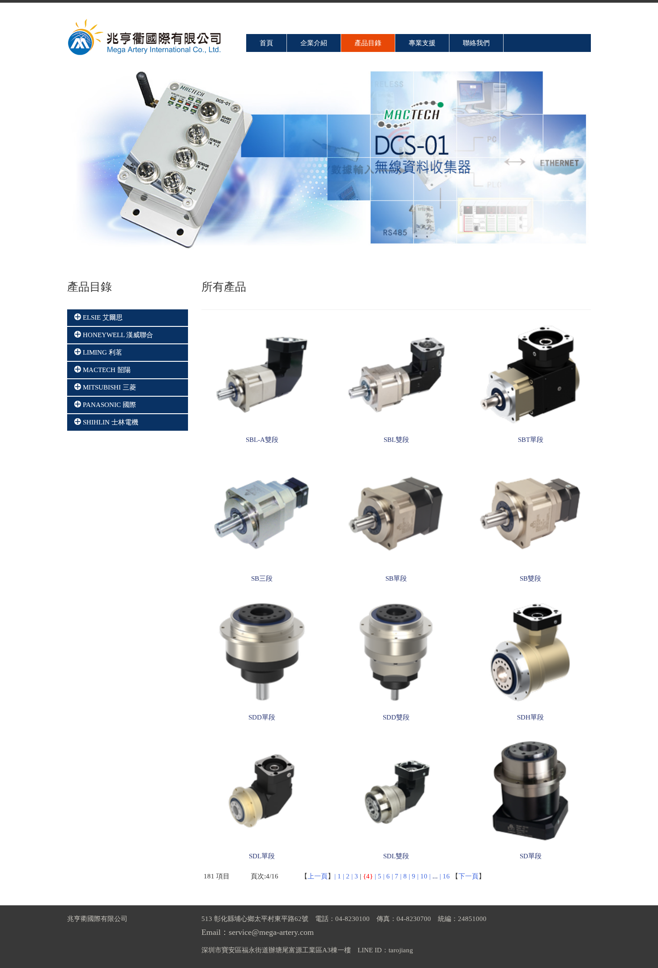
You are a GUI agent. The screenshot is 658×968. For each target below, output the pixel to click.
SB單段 (396, 578)
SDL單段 (262, 856)
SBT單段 (530, 439)
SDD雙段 (396, 717)
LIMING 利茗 (101, 352)
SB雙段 (530, 578)
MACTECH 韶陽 (106, 369)
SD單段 (531, 856)
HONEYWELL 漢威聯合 (117, 334)
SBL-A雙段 (262, 439)
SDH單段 (530, 717)
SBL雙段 (396, 439)
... (435, 876)
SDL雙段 (396, 856)
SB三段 (262, 578)
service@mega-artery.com (271, 932)
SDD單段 (261, 717)
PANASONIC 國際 (108, 404)
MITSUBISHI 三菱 (108, 387)
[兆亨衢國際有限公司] (145, 37)
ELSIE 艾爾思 (102, 317)
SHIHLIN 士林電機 (109, 422)
